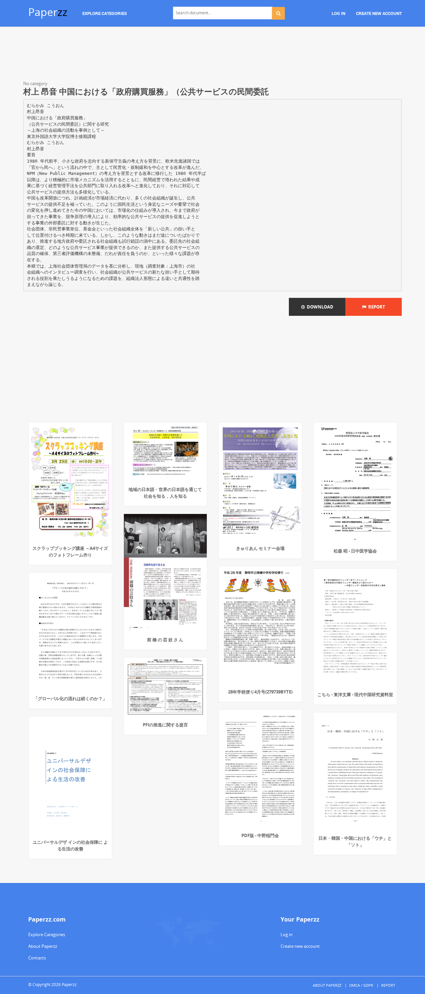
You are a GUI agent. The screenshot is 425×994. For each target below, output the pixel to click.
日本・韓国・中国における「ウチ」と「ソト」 (355, 841)
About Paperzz (42, 946)
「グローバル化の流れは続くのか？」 (70, 698)
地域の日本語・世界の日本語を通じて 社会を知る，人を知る (165, 492)
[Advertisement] (212, 55)
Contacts (37, 958)
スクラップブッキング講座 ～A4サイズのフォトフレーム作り (70, 551)
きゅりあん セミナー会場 (260, 548)
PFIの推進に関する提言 (165, 725)
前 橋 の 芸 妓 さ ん (165, 640)
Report (375, 307)
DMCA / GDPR (361, 985)
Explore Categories (46, 934)
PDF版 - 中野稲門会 (260, 835)
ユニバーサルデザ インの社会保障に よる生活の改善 (70, 845)
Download (319, 307)
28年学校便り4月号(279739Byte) (260, 692)
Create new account (300, 946)
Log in (287, 934)
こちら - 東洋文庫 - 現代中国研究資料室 (355, 694)
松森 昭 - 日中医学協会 (355, 551)
